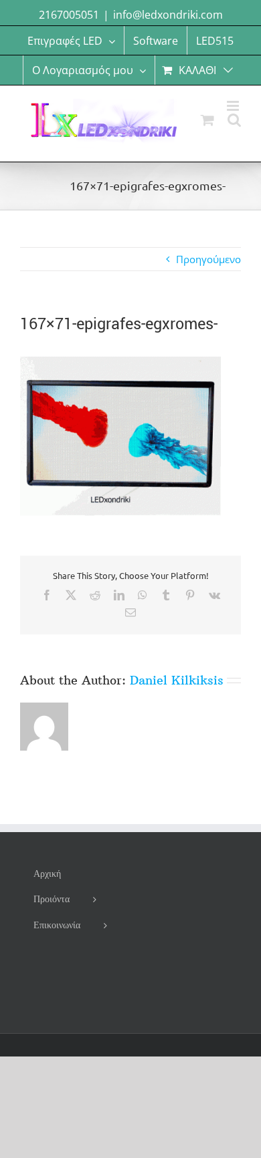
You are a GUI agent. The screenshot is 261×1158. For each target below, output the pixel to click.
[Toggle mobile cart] (207, 120)
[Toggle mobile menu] (234, 106)
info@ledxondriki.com (168, 14)
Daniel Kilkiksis (177, 680)
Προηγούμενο (208, 259)
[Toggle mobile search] (234, 120)
